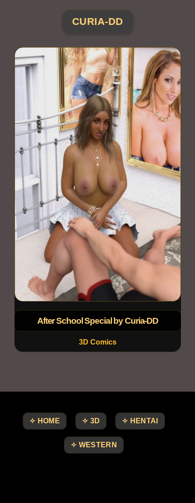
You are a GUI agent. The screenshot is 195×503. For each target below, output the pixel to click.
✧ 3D (91, 421)
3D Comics (98, 342)
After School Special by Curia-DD (97, 321)
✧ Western (94, 445)
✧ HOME (44, 421)
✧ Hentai (140, 421)
